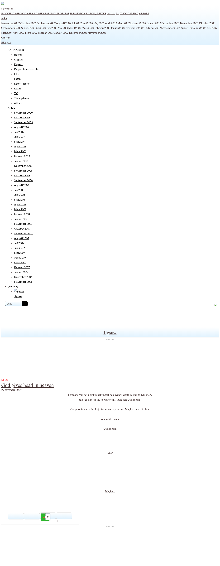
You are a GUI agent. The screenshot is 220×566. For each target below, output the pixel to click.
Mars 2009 (123, 22)
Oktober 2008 (207, 22)
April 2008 (75, 27)
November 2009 (10, 22)
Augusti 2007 (188, 27)
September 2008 (10, 27)
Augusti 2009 (63, 22)
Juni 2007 (212, 27)
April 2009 (111, 22)
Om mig (5, 37)
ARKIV (11, 107)
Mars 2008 (88, 27)
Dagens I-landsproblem (52, 13)
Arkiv (4, 18)
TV (117, 13)
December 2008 (170, 22)
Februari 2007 (46, 32)
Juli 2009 (77, 22)
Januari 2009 (154, 22)
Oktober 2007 (153, 27)
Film (73, 13)
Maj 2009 (99, 22)
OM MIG (13, 286)
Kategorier (7, 8)
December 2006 (78, 32)
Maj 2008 (63, 27)
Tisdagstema (129, 13)
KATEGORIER (16, 49)
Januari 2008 (118, 27)
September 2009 (46, 22)
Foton (81, 13)
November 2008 (189, 22)
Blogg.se (6, 42)
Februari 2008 (102, 27)
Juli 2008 (41, 27)
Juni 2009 (87, 22)
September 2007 (170, 27)
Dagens (29, 13)
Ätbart (144, 13)
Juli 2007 (201, 27)
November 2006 (97, 32)
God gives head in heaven (27, 384)
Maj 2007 (6, 32)
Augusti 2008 (27, 27)
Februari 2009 (138, 22)
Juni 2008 (52, 27)
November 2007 (135, 27)
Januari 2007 (61, 32)
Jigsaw (110, 332)
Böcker (6, 13)
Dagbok (18, 13)
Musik (111, 13)
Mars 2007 (31, 32)
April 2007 (18, 32)
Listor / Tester (96, 13)
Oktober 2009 (28, 22)
